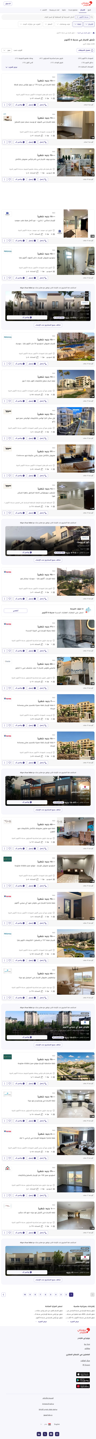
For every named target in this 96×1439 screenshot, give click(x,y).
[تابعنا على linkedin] (39, 1434)
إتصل (42, 104)
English (57, 1424)
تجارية (64, 9)
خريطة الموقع (48, 1415)
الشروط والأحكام (48, 1398)
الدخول (8, 3)
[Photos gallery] (75, 88)
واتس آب (18, 104)
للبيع (89, 9)
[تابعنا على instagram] (57, 1434)
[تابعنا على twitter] (45, 1434)
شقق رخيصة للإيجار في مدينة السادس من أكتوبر (79, 1310)
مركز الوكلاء (85, 1360)
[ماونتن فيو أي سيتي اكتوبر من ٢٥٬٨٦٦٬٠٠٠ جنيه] (48, 1026)
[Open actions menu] (4, 105)
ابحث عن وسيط (54, 9)
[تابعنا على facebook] (51, 1434)
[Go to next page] (3, 1295)
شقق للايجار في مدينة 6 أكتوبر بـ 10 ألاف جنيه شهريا (77, 1317)
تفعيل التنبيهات (84, 50)
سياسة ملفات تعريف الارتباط (48, 1409)
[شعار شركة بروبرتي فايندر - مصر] (86, 3)
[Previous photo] (59, 87)
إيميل (31, 104)
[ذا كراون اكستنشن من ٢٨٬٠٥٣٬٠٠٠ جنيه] (48, 791)
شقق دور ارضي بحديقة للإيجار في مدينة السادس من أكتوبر (43, 1314)
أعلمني (15, 610)
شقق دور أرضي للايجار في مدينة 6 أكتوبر (49, 1317)
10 (25, 1294)
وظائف (87, 1348)
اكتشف (44, 9)
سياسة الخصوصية (48, 1403)
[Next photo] (92, 87)
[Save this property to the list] (10, 105)
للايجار (82, 9)
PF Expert (86, 1365)
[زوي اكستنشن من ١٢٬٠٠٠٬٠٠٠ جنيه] (48, 1261)
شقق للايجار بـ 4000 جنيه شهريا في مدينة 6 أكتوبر (78, 1314)
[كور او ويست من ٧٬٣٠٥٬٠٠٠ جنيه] (48, 541)
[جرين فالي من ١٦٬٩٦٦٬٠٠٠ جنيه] (48, 306)
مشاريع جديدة (73, 9)
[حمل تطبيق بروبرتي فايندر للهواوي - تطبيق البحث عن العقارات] (83, 1386)
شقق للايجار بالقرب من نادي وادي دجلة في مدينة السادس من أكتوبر (40, 1310)
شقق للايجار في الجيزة (83, 33)
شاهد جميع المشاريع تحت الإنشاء (48, 325)
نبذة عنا (87, 1344)
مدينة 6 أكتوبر (83, 17)
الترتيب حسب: (17, 50)
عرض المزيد (12, 67)
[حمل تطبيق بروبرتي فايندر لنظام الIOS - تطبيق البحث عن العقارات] (83, 1374)
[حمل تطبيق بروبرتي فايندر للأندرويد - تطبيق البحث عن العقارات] (83, 1380)
